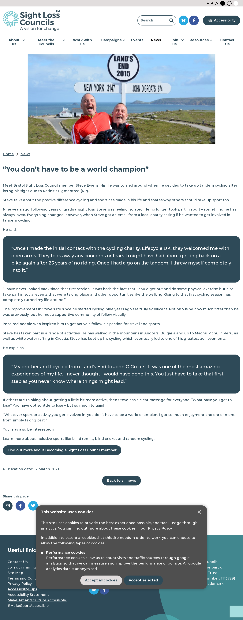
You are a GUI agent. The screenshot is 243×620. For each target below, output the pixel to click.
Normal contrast (229, 3)
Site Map (15, 573)
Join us (174, 42)
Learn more (13, 439)
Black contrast (222, 3)
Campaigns (111, 40)
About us (14, 42)
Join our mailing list (25, 567)
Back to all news (121, 480)
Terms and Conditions (27, 578)
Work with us (82, 42)
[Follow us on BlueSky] (183, 20)
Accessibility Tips (22, 589)
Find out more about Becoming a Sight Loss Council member (62, 450)
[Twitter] (33, 506)
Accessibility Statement (28, 595)
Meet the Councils (46, 42)
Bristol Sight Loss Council (35, 185)
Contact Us (227, 42)
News (156, 40)
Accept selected (199, 512)
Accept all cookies (101, 580)
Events (137, 40)
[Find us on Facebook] (194, 20)
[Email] (8, 506)
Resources (199, 40)
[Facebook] (20, 506)
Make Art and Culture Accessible (37, 600)
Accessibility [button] (224, 20)
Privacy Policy (160, 528)
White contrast (236, 3)
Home (8, 154)
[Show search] (171, 20)
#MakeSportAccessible (28, 606)
